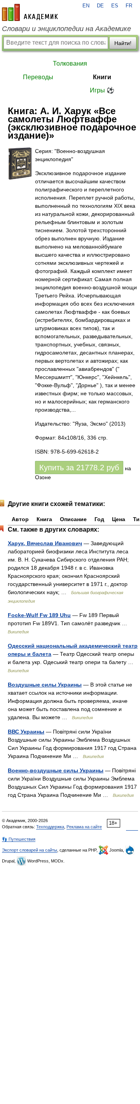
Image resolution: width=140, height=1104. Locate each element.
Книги (102, 77)
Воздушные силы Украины (45, 685)
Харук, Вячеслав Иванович (45, 543)
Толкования (70, 63)
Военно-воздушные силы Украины (55, 770)
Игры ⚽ (102, 90)
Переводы (38, 77)
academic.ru (30, 12)
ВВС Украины (26, 731)
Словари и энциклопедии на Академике (66, 29)
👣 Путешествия (18, 839)
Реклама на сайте (84, 826)
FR (129, 6)
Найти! (122, 43)
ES (114, 6)
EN (85, 6)
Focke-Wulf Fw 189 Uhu (39, 615)
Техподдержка (50, 826)
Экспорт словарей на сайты (29, 850)
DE (100, 6)
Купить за (79, 467)
